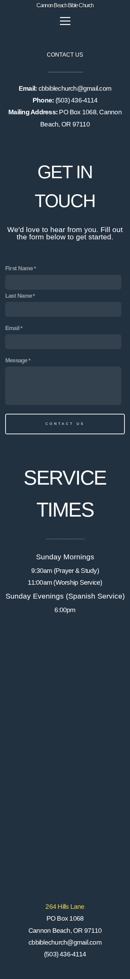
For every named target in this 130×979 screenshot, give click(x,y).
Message (16, 360)
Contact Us (65, 424)
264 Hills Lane (64, 906)
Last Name (18, 296)
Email (12, 328)
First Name (19, 268)
